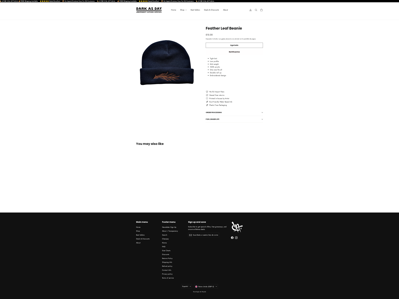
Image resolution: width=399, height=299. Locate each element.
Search (164, 235)
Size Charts (166, 250)
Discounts (165, 254)
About (225, 10)
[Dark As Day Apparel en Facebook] (232, 237)
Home (173, 10)
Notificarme (234, 52)
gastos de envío (226, 39)
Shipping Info (167, 262)
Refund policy (167, 266)
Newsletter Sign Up (169, 227)
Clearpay (165, 239)
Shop (182, 10)
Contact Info (166, 270)
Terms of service (168, 278)
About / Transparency (170, 231)
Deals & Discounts (211, 10)
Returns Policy (167, 258)
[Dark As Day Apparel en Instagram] (236, 237)
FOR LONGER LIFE (212, 119)
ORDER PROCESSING (214, 112)
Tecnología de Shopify (199, 292)
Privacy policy (167, 274)
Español (185, 286)
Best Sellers (195, 10)
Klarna (164, 243)
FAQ (163, 246)
